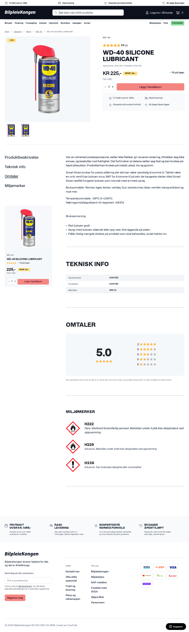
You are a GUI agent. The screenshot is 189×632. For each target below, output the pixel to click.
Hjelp (68, 566)
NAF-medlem (99, 582)
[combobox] (88, 12)
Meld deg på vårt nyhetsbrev (19, 573)
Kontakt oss (72, 571)
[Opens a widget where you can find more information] (176, 627)
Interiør (43, 23)
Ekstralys (65, 23)
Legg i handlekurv (150, 87)
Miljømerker (15, 186)
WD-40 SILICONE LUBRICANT (24, 259)
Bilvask (8, 23)
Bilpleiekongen (100, 571)
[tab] (26, 157)
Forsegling (31, 23)
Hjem (7, 32)
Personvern (98, 602)
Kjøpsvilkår (97, 597)
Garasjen (77, 23)
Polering (19, 23)
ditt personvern (25, 586)
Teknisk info (15, 167)
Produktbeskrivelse (21, 157)
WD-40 (39, 32)
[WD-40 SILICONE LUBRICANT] (28, 227)
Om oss (95, 566)
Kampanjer (177, 23)
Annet (87, 23)
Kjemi (28, 32)
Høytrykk (53, 23)
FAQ (165, 23)
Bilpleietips (155, 23)
